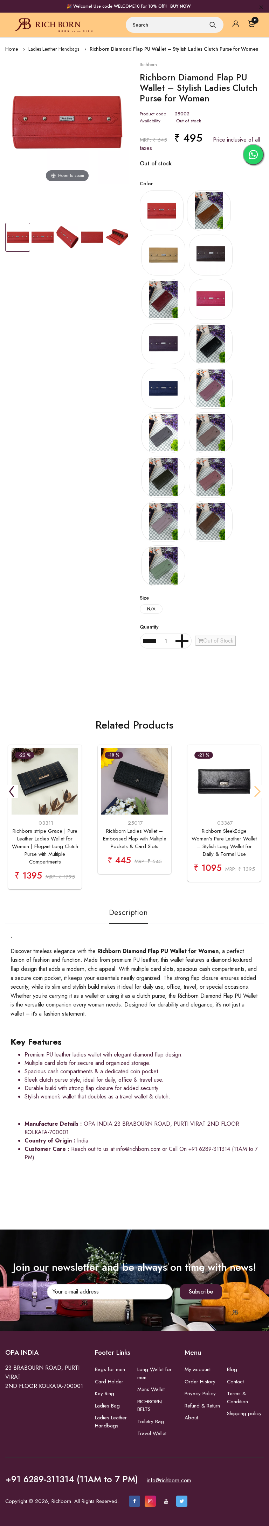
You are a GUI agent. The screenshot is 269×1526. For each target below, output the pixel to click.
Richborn (148, 64)
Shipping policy (244, 1413)
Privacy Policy (200, 1393)
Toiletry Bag (150, 1421)
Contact (235, 1381)
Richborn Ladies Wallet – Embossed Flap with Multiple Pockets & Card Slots (134, 838)
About (191, 1417)
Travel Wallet (151, 1433)
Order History (200, 1381)
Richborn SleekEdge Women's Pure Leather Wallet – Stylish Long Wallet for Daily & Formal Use (224, 842)
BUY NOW (180, 6)
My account (198, 1369)
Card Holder (109, 1381)
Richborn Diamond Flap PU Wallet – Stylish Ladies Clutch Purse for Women (174, 48)
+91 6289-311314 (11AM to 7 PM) (71, 1479)
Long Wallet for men (154, 1373)
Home (11, 48)
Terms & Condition (237, 1397)
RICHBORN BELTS (149, 1405)
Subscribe (201, 1292)
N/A (151, 609)
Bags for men (110, 1369)
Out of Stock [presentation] (218, 641)
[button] (11, 791)
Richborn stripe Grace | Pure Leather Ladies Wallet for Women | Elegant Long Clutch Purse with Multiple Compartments (45, 846)
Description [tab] (128, 912)
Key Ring (104, 1393)
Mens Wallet (151, 1389)
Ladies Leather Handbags (53, 48)
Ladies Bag (107, 1406)
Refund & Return (202, 1406)
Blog (232, 1369)
